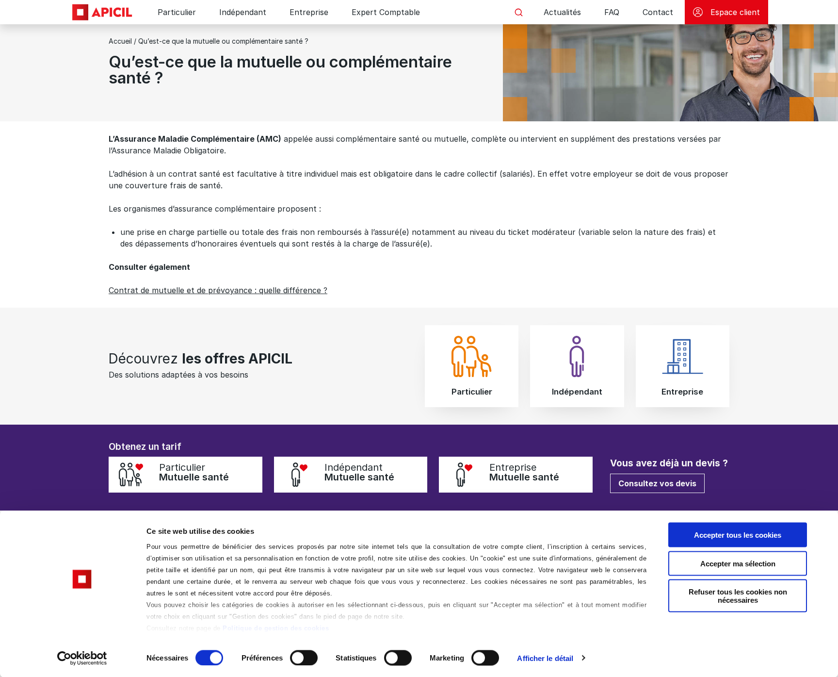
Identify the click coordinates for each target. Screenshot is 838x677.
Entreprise (309, 12)
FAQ (611, 12)
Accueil (120, 41)
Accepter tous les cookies (737, 535)
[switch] (304, 657)
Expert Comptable (386, 12)
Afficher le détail (545, 658)
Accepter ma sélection (737, 563)
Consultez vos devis (657, 483)
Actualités (562, 12)
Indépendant (242, 12)
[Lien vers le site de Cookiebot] (82, 658)
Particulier (177, 12)
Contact (658, 12)
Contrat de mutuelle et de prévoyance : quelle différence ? (218, 290)
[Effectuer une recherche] (518, 12)
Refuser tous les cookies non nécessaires (738, 596)
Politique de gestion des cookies (276, 628)
